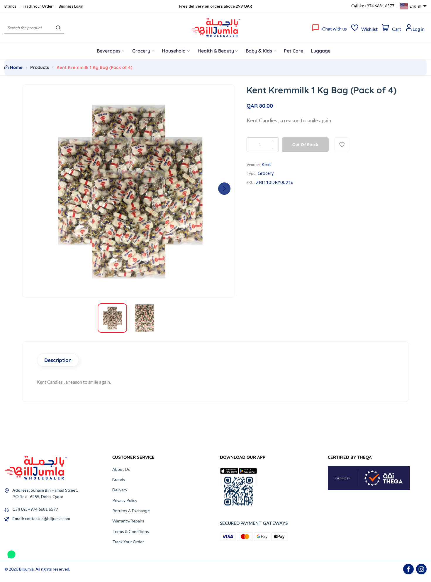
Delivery (119, 489)
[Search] (58, 27)
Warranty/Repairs (128, 520)
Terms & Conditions (130, 531)
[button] (224, 188)
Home (16, 67)
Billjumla (26, 568)
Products (39, 67)
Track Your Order (37, 6)
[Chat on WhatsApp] (11, 552)
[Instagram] (421, 569)
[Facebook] (408, 569)
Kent (266, 164)
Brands (10, 6)
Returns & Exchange (131, 510)
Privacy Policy (124, 500)
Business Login (71, 6)
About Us (121, 469)
